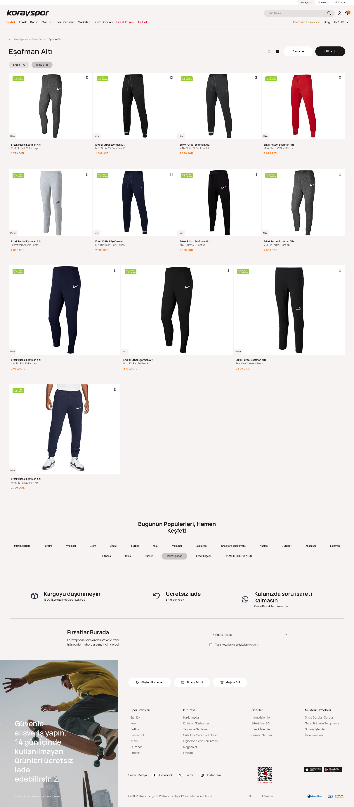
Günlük (149, 556)
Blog (327, 22)
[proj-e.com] (266, 796)
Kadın (34, 22)
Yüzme (264, 546)
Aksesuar (311, 546)
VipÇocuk (340, 2)
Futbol (135, 546)
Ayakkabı (71, 546)
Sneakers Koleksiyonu (233, 546)
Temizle (40, 64)
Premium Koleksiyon (306, 22)
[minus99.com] (250, 796)
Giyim (93, 546)
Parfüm (48, 546)
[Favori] (87, 77)
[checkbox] (210, 644)
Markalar (84, 22)
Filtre (329, 51)
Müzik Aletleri (22, 546)
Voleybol (177, 546)
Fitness (106, 556)
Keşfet (10, 22)
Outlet (142, 22)
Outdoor (286, 546)
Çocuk (46, 22)
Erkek (23, 22)
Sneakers (323, 2)
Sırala (296, 51)
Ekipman (335, 546)
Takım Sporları (103, 22)
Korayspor (306, 2)
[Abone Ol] (284, 635)
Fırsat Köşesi (125, 22)
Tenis (128, 556)
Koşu (155, 546)
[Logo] (28, 13)
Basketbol (201, 546)
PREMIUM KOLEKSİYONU (238, 556)
